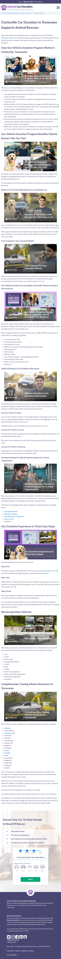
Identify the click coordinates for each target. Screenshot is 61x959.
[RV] (36, 867)
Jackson (7, 750)
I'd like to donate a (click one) (22, 863)
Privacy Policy (10, 950)
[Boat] (29, 867)
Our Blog (17, 950)
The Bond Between (11, 511)
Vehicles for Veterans (40, 903)
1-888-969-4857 (28, 2)
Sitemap (31, 950)
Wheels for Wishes (12, 903)
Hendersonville (9, 733)
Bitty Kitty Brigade (10, 514)
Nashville (7, 728)
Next (30, 879)
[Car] (16, 867)
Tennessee (5, 38)
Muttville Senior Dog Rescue (14, 516)
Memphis (7, 753)
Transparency (24, 950)
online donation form (47, 571)
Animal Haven (9, 519)
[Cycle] (23, 867)
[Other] (42, 867)
